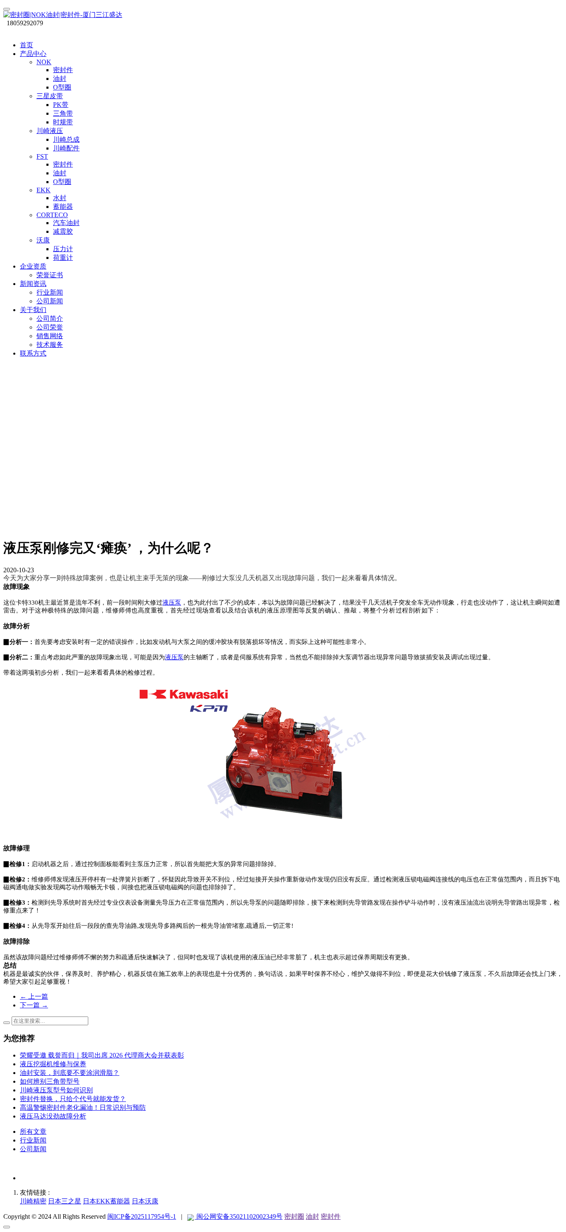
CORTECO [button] (52, 214)
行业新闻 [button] (49, 292)
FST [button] (42, 156)
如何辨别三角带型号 (50, 1081)
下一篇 (34, 1005)
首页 (26, 44)
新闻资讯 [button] (33, 283)
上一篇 (34, 996)
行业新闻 (33, 1140)
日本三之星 (64, 1201)
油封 (312, 1216)
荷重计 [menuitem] (63, 257)
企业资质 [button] (33, 266)
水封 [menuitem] (59, 197)
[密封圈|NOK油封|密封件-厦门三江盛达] (283, 15)
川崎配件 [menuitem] (66, 148)
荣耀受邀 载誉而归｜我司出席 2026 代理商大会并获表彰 (102, 1055)
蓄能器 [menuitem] (63, 206)
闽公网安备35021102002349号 (239, 1216)
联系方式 (33, 353)
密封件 (331, 1216)
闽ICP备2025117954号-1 (141, 1216)
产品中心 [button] (33, 53)
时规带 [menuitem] (63, 122)
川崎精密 (33, 1201)
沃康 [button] (43, 240)
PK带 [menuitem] (60, 104)
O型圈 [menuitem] (62, 87)
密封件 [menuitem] (63, 69)
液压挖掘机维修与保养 (53, 1063)
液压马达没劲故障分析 (53, 1116)
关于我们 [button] (33, 309)
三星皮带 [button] (49, 95)
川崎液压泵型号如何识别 (56, 1090)
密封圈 (294, 1216)
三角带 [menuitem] (63, 113)
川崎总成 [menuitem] (66, 139)
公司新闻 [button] (49, 301)
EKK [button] (43, 190)
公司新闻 (33, 1148)
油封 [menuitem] (59, 78)
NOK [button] (43, 61)
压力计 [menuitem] (63, 248)
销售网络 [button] (49, 335)
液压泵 (171, 602)
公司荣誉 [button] (49, 327)
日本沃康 (145, 1201)
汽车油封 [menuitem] (66, 222)
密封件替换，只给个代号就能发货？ (73, 1098)
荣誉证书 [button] (49, 274)
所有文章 (33, 1131)
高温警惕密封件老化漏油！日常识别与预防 (83, 1107)
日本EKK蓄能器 (106, 1201)
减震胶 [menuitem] (63, 231)
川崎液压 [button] (49, 130)
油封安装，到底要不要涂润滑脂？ (69, 1072)
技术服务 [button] (49, 344)
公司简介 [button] (49, 318)
